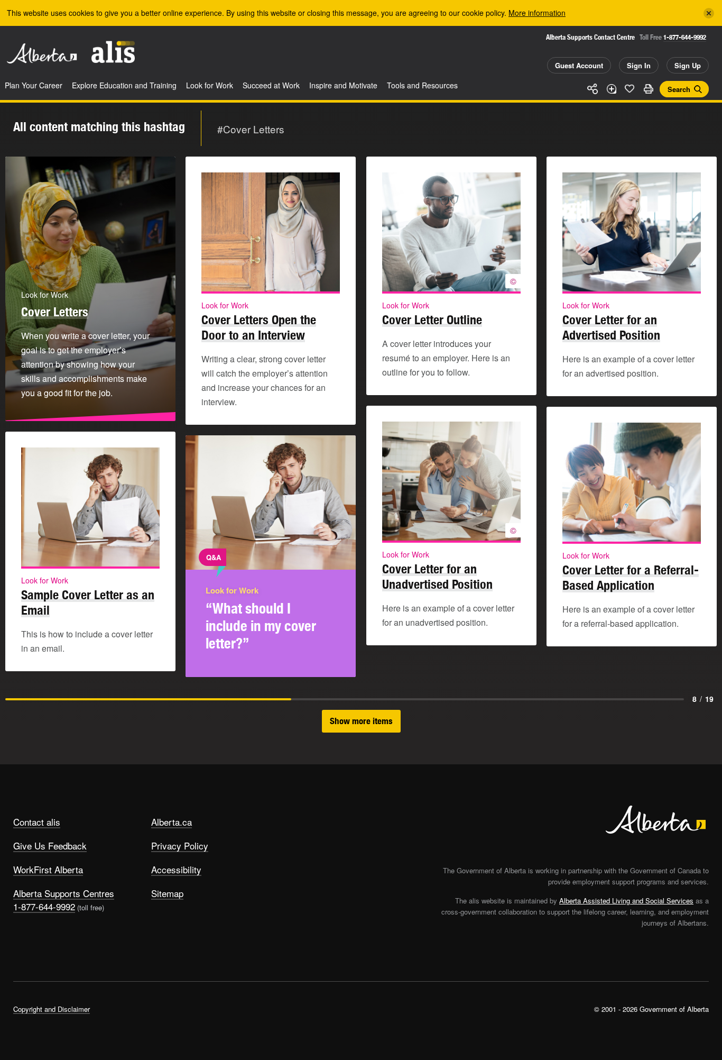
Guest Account (579, 65)
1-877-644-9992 (684, 37)
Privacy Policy (179, 845)
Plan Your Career (33, 85)
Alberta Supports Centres (63, 893)
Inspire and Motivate (343, 85)
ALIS (113, 52)
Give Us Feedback (50, 845)
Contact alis (36, 821)
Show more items (361, 721)
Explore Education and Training (124, 85)
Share (592, 89)
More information (537, 12)
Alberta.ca (171, 821)
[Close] (709, 13)
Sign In (639, 65)
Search (679, 89)
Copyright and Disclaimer (51, 1009)
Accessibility (176, 869)
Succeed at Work (271, 85)
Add (611, 89)
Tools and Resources (422, 85)
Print (648, 89)
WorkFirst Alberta (48, 869)
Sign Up (687, 65)
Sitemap (167, 893)
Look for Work (209, 85)
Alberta (41, 53)
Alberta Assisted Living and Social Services (626, 900)
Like (629, 88)
